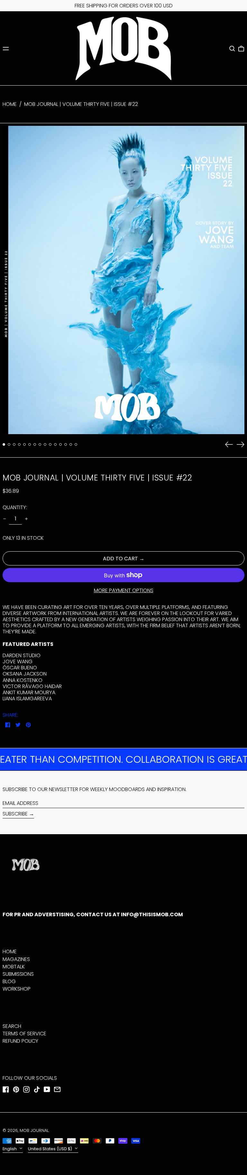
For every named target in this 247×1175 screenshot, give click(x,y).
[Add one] (26, 518)
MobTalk (14, 966)
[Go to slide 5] (24, 444)
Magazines (16, 959)
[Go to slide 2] (9, 444)
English (10, 1149)
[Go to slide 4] (19, 444)
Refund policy (20, 1041)
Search (12, 1026)
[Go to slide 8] (40, 444)
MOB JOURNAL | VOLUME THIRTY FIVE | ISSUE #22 (81, 104)
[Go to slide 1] (4, 444)
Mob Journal (34, 1130)
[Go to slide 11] (55, 444)
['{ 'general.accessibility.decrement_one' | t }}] (4, 518)
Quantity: (15, 507)
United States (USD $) (50, 1149)
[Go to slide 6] (29, 444)
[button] (232, 48)
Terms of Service (24, 1033)
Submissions (18, 974)
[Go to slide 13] (65, 444)
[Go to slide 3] (14, 444)
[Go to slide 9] (45, 444)
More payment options (123, 590)
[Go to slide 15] (76, 444)
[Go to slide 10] (50, 444)
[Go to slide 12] (60, 444)
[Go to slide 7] (34, 444)
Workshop (17, 989)
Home (10, 104)
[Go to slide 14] (70, 444)
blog (9, 981)
